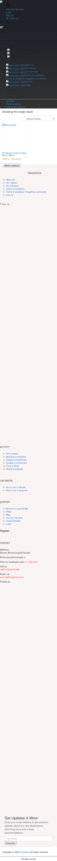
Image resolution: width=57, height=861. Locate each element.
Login (8, 12)
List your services (14, 517)
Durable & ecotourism (16, 462)
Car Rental (29, 56)
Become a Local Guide (17, 508)
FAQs (8, 511)
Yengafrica (25, 852)
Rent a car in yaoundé (16, 490)
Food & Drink (12, 465)
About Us (30, 64)
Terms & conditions (35, 75)
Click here (33, 561)
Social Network (13, 520)
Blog (8, 514)
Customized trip (14, 93)
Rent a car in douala (16, 487)
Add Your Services (15, 9)
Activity (28, 49)
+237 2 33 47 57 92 (9, 569)
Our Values (31, 68)
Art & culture (12, 453)
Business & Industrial (16, 456)
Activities (11, 89)
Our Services (32, 71)
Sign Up (10, 15)
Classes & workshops (16, 459)
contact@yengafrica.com (12, 577)
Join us (29, 81)
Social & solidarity (14, 468)
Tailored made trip (32, 53)
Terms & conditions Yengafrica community (26, 78)
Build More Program (16, 96)
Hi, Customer (12, 18)
